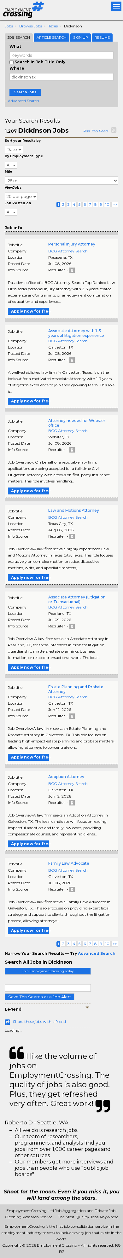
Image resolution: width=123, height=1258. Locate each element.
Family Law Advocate (68, 863)
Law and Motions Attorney (73, 510)
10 (107, 204)
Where (16, 68)
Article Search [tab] (52, 37)
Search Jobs (25, 92)
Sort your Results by (23, 141)
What (15, 46)
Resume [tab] (102, 37)
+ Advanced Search (22, 100)
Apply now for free (30, 311)
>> (115, 204)
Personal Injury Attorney (71, 244)
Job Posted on (18, 203)
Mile (8, 172)
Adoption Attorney (66, 776)
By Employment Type (24, 156)
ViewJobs (13, 188)
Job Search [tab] (19, 37)
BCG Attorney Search (68, 251)
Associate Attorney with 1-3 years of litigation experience (76, 333)
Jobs (9, 26)
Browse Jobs (30, 26)
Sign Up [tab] (80, 37)
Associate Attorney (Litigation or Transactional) (77, 599)
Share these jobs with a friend (39, 1021)
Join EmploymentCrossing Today (47, 971)
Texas (53, 26)
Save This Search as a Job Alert (39, 996)
